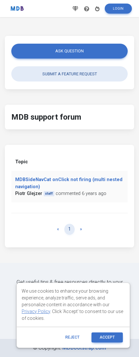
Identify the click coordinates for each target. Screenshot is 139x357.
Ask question (69, 51)
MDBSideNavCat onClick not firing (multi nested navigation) (69, 183)
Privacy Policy (36, 311)
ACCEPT (107, 337)
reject (72, 337)
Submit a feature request (69, 73)
